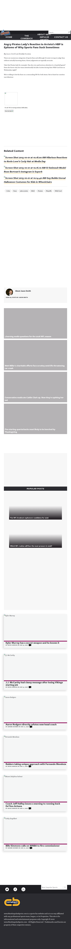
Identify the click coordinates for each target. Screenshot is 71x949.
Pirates (40, 191)
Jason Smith (11, 53)
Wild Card (58, 191)
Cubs (8, 191)
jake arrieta (24, 191)
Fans (15, 191)
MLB (32, 191)
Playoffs (48, 191)
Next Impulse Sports (49, 887)
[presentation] (35, 627)
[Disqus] (35, 216)
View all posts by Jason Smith (17, 297)
